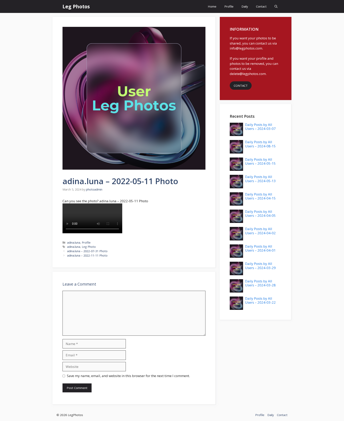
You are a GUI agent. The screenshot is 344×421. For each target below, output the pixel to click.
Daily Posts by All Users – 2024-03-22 (260, 300)
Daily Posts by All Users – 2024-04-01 (260, 248)
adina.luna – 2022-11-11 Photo (87, 255)
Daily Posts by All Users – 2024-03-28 (260, 283)
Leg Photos (76, 6)
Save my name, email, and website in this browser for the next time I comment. (128, 375)
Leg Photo (89, 247)
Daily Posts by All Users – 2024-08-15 (260, 144)
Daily (244, 6)
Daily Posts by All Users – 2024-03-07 (260, 126)
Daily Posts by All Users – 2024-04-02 (260, 231)
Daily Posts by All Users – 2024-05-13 (260, 178)
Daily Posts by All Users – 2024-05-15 (260, 161)
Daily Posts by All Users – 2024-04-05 (260, 213)
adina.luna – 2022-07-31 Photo (87, 251)
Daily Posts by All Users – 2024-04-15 (260, 196)
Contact (261, 6)
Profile (229, 6)
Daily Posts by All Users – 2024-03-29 (260, 265)
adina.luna (73, 242)
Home (212, 6)
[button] (276, 6)
